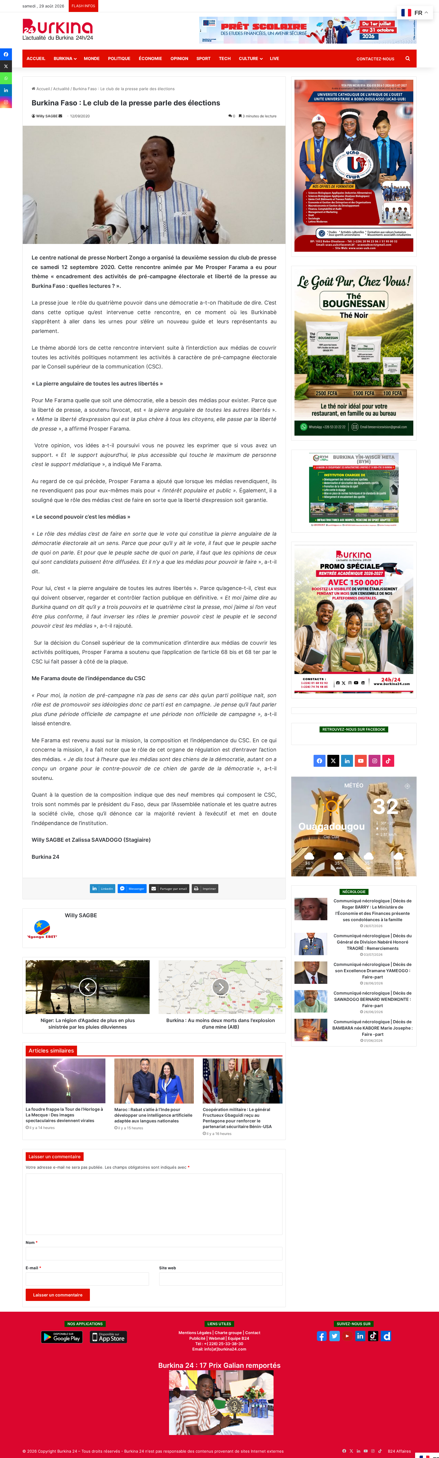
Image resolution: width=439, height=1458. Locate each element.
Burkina (63, 58)
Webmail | (218, 1338)
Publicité (197, 1338)
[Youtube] (347, 1339)
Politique (119, 58)
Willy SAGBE (47, 116)
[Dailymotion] (386, 1339)
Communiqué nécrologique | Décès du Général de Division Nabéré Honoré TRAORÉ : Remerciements (373, 942)
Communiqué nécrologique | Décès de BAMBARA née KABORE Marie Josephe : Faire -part (372, 1028)
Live (274, 58)
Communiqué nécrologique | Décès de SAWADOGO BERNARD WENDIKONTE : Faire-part (373, 999)
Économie (150, 58)
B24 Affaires (399, 1451)
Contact (252, 1332)
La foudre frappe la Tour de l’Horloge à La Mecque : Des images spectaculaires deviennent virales (64, 1115)
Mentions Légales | (197, 1332)
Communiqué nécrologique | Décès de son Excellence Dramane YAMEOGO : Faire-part (373, 970)
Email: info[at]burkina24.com (219, 1349)
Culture (248, 58)
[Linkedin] (6, 90)
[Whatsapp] (6, 78)
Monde (92, 58)
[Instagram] (6, 102)
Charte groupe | (230, 1332)
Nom (32, 1242)
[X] (6, 66)
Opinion (179, 58)
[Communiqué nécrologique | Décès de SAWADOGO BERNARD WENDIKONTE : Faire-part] (310, 1001)
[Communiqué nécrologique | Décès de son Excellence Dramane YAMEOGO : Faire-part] (310, 972)
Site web (167, 1267)
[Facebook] (6, 54)
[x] (334, 1339)
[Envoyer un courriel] (60, 116)
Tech (225, 58)
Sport (204, 58)
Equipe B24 (238, 1338)
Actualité (61, 88)
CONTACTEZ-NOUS (375, 58)
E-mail (33, 1267)
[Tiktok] (373, 1339)
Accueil (36, 58)
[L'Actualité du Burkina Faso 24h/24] (57, 29)
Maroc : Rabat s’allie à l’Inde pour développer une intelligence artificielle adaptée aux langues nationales (153, 1115)
